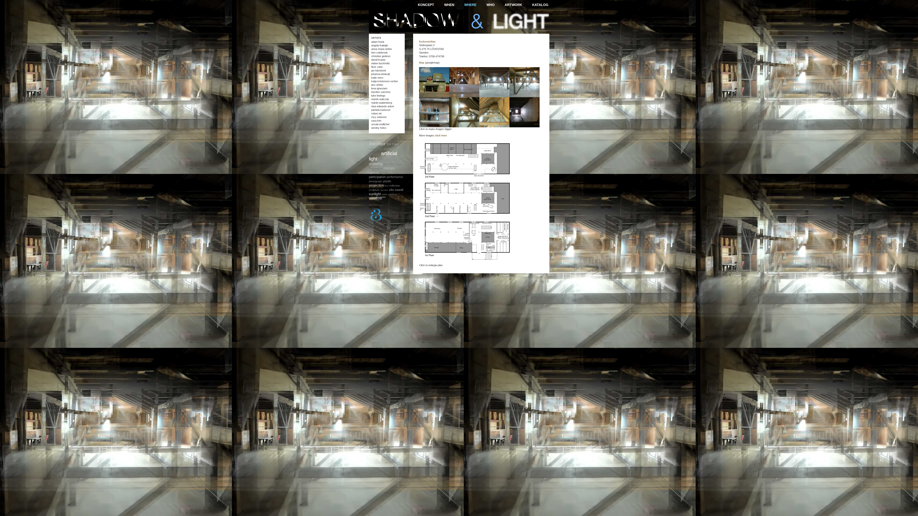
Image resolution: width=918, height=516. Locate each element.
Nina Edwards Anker (382, 106)
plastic (387, 181)
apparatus (374, 154)
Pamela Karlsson (380, 109)
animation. (391, 148)
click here (441, 135)
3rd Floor (393, 144)
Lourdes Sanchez (381, 92)
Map (421, 62)
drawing (375, 164)
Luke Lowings (378, 95)
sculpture (374, 189)
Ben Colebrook (379, 52)
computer (390, 159)
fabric (392, 164)
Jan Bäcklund (378, 70)
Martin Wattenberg (381, 102)
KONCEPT (426, 5)
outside (384, 172)
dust (385, 164)
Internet (378, 168)
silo (391, 190)
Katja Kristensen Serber (384, 81)
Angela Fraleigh (379, 45)
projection (376, 185)
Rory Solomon (379, 117)
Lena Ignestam (379, 88)
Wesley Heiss (378, 127)
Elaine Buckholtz (380, 63)
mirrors (389, 168)
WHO (490, 5)
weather (392, 194)
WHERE (470, 5)
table (384, 194)
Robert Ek (376, 113)
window (375, 198)
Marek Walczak (380, 99)
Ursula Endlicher (380, 124)
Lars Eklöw (377, 84)
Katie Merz (377, 77)
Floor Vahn (377, 66)
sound (399, 190)
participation (377, 177)
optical (374, 172)
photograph (375, 181)
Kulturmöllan (427, 41)
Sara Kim (376, 120)
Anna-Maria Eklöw (381, 49)
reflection (394, 185)
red (386, 185)
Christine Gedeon (380, 56)
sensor (384, 190)
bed (380, 159)
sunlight (375, 194)
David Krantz (378, 59)
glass (399, 164)
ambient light (376, 149)
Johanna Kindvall (380, 74)
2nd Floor (377, 144)
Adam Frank (377, 41)
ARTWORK (513, 5)
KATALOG (540, 5)
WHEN (449, 5)
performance (395, 176)
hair (371, 168)
